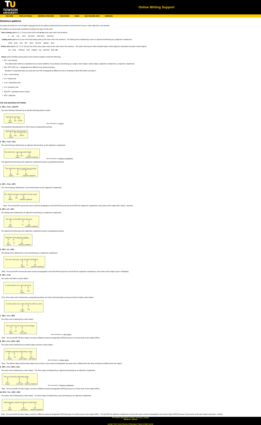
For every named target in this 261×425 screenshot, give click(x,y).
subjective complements (66, 158)
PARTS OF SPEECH (25, 16)
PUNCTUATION (65, 16)
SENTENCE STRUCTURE (46, 16)
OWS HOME (10, 16)
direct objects (67, 334)
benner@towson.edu (130, 421)
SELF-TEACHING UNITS (92, 16)
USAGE (77, 16)
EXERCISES (109, 16)
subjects (61, 123)
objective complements (67, 385)
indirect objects (64, 360)
